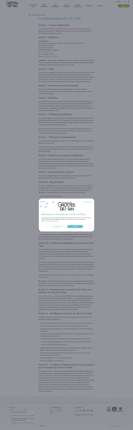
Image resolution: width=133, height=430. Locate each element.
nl (40, 201)
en (42, 201)
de (44, 201)
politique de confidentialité (51, 221)
